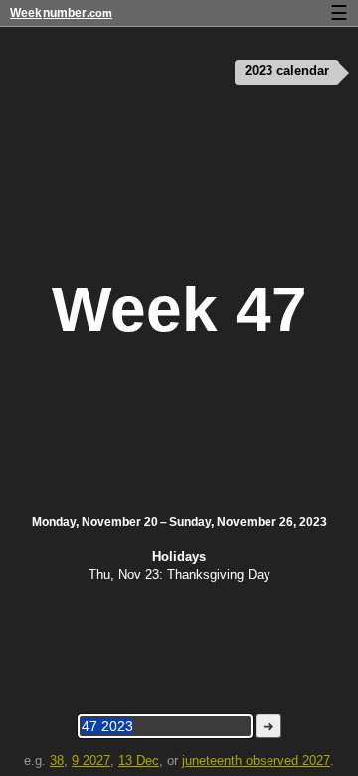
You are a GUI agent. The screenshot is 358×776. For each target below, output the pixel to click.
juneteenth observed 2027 (256, 760)
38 (57, 760)
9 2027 (91, 760)
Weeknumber (61, 13)
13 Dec (138, 760)
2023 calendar (287, 71)
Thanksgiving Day (218, 574)
